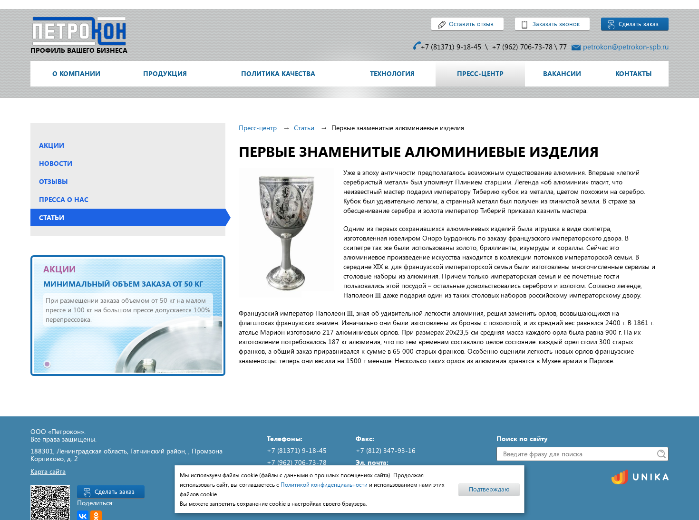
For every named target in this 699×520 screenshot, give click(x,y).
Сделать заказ (639, 23)
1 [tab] (47, 364)
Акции (51, 145)
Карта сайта (48, 471)
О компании (76, 73)
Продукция (165, 73)
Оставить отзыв (471, 23)
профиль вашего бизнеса (78, 50)
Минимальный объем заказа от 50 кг (123, 284)
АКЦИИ (59, 269)
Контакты (633, 73)
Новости (55, 163)
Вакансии (562, 73)
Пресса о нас (63, 199)
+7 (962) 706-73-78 (522, 46)
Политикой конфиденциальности (324, 484)
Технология (392, 73)
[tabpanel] (128, 316)
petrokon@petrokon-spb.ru (626, 46)
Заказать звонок (556, 23)
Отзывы (53, 181)
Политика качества (278, 73)
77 (563, 46)
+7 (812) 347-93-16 (386, 450)
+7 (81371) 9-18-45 (450, 46)
